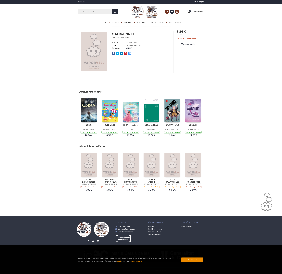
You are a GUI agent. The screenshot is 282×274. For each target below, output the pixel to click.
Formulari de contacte (125, 232)
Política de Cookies (154, 235)
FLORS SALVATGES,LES (88, 181)
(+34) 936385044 (124, 226)
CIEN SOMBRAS (151, 125)
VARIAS (129, 48)
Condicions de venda (155, 229)
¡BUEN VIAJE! (110, 125)
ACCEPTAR (192, 260)
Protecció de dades (154, 232)
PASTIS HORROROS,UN (130, 181)
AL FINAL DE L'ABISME (151, 181)
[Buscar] (115, 11)
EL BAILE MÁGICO (130, 125)
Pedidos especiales (186, 226)
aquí (119, 261)
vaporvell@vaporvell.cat (126, 229)
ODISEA (89, 125)
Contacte (81, 2)
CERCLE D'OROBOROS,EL (193, 181)
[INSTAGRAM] (177, 12)
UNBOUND (193, 125)
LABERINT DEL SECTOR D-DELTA (109, 181)
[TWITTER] (172, 12)
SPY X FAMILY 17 (172, 125)
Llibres (115, 22)
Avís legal (151, 226)
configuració (136, 261)
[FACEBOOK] (167, 12)
